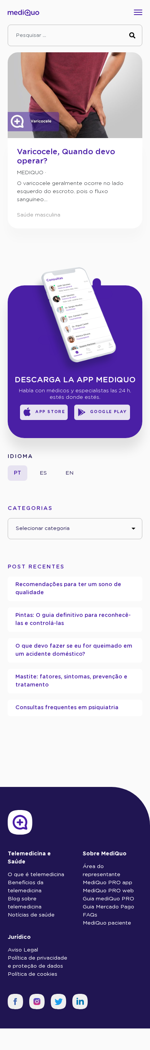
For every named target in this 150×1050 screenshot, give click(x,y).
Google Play (108, 412)
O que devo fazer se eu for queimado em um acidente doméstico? (73, 650)
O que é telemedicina (36, 874)
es (43, 473)
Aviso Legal (23, 950)
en (69, 473)
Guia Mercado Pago (108, 907)
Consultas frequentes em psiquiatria (66, 707)
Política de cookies (32, 974)
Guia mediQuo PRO (108, 899)
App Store (50, 412)
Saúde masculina (38, 215)
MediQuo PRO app (107, 882)
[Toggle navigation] (139, 12)
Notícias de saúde (31, 915)
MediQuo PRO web (108, 890)
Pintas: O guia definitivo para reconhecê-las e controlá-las (73, 619)
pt (17, 473)
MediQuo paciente (107, 923)
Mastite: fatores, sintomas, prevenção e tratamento (71, 681)
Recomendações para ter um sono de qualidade (68, 588)
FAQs (90, 915)
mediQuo (30, 172)
